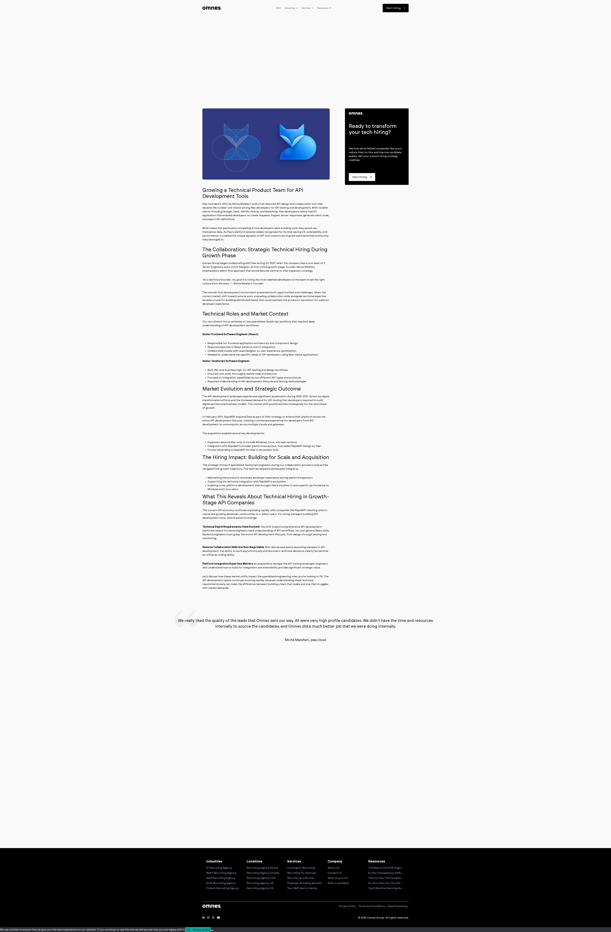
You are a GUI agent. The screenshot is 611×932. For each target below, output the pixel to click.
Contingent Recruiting (301, 868)
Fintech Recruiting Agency (222, 888)
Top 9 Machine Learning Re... (385, 888)
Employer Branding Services (304, 883)
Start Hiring (393, 8)
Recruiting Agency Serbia (262, 868)
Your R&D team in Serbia (302, 888)
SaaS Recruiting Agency (220, 878)
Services (306, 8)
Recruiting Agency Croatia (263, 873)
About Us (333, 868)
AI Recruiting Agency (219, 868)
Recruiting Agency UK (260, 883)
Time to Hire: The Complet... (385, 878)
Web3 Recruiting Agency (221, 873)
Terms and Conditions (371, 906)
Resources (322, 8)
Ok (188, 929)
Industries (290, 8)
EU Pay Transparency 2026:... (385, 873)
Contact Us (334, 873)
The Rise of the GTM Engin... (385, 868)
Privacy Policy (347, 906)
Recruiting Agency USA (261, 878)
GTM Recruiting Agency (221, 883)
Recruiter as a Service (300, 878)
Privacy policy (201, 929)
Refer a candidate (338, 883)
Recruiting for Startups (301, 873)
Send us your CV (338, 878)
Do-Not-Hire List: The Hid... (385, 883)
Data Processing (397, 906)
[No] (212, 930)
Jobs (278, 8)
